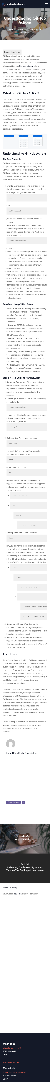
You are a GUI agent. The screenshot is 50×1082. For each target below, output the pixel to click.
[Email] (23, 802)
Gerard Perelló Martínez (19, 29)
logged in (18, 894)
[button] (46, 4)
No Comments (25, 32)
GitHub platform (26, 66)
